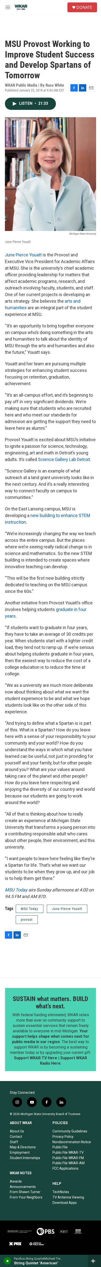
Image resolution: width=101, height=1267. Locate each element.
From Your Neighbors (26, 1197)
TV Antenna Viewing (68, 1197)
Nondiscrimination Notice (71, 1142)
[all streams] (94, 1261)
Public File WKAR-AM (68, 1163)
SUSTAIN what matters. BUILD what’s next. (50, 1002)
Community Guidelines (69, 1131)
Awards (16, 1181)
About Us (17, 1131)
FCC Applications (65, 1168)
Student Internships (25, 1158)
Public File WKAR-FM (68, 1158)
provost (27, 919)
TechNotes (60, 1192)
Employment (20, 1152)
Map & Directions (23, 1147)
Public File (60, 1147)
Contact (16, 1137)
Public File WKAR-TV (68, 1152)
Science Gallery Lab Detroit (64, 459)
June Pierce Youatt (23, 254)
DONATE (84, 7)
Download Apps (64, 1203)
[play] (7, 1260)
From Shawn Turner (25, 1192)
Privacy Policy (63, 1137)
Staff (14, 1142)
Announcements (23, 1187)
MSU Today (16, 889)
